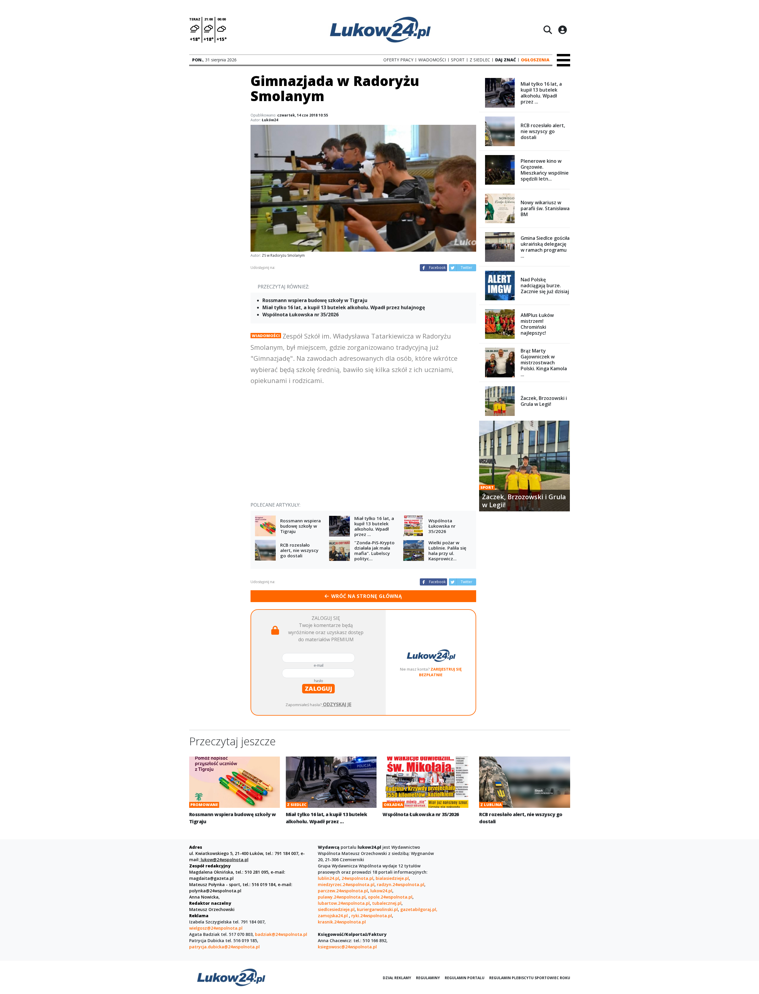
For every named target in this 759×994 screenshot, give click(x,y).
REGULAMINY (428, 977)
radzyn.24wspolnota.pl (400, 884)
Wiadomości (266, 335)
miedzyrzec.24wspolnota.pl (346, 884)
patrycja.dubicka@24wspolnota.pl (224, 947)
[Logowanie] (562, 29)
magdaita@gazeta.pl (211, 878)
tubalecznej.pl (386, 903)
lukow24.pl (381, 891)
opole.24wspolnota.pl (390, 897)
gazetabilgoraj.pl (418, 909)
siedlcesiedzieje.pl (336, 909)
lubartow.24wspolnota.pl (344, 903)
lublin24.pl (328, 878)
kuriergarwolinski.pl (377, 909)
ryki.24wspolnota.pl (371, 915)
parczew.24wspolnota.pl (343, 891)
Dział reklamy (397, 977)
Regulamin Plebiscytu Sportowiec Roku (529, 977)
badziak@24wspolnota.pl (281, 934)
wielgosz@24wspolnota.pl (216, 928)
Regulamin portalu (464, 977)
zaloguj (318, 689)
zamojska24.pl (333, 915)
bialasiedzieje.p (392, 878)
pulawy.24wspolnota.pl (342, 897)
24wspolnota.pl (357, 878)
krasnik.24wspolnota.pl (342, 922)
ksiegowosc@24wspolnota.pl (347, 947)
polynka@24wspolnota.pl (215, 891)
